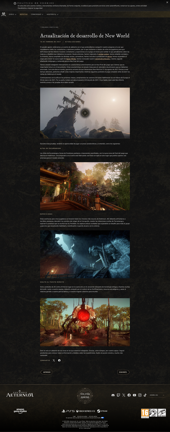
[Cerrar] (167, 3)
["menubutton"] (12, 14)
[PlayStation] (68, 411)
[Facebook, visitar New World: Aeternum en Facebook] (129, 395)
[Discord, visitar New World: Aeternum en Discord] (113, 395)
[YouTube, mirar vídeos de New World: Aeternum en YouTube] (134, 395)
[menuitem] (12, 14)
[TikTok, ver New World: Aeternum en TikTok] (145, 395)
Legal (74, 416)
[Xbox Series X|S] (85, 411)
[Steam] (102, 411)
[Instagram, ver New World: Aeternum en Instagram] (139, 395)
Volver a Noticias (50, 27)
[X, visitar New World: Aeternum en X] (123, 395)
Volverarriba (85, 396)
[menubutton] (157, 395)
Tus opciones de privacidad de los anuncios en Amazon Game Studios (83, 417)
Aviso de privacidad (82, 416)
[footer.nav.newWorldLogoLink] (19, 393)
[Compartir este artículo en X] (54, 360)
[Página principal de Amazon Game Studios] (20, 411)
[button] (85, 113)
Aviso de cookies (93, 416)
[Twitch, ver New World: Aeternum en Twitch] (118, 395)
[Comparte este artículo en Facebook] (59, 360)
